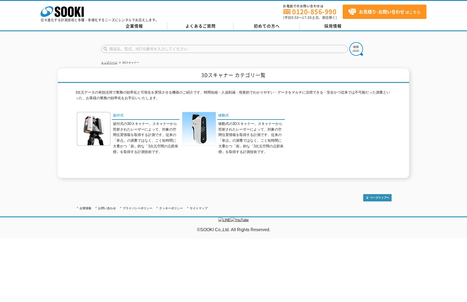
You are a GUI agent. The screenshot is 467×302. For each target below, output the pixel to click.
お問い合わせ (107, 208)
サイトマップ (199, 208)
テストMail (456, 235)
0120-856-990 (314, 11)
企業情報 (134, 26)
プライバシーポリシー (137, 208)
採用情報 (333, 26)
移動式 (223, 115)
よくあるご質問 (200, 26)
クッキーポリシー (171, 208)
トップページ (109, 62)
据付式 (118, 115)
